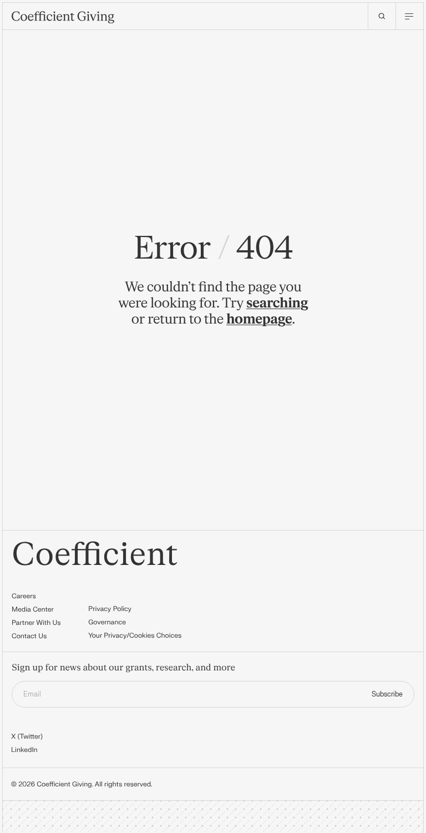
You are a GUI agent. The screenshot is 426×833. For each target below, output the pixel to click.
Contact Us (29, 636)
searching (277, 303)
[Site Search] (381, 16)
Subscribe (387, 694)
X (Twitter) (27, 736)
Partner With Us (36, 622)
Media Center (33, 609)
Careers (24, 596)
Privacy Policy (109, 608)
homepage (259, 319)
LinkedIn (24, 749)
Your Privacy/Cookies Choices (134, 635)
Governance (107, 622)
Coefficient (95, 555)
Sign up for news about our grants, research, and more (123, 668)
